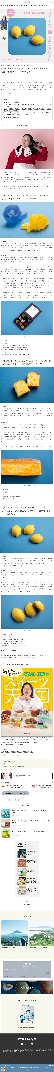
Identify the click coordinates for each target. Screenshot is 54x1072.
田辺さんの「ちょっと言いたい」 (13, 102)
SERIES (6, 5)
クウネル (25, 1056)
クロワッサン (18, 1056)
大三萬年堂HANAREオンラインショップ (17, 639)
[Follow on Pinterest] (28, 1044)
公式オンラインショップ (7, 498)
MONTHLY (32, 846)
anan (6, 1056)
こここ (46, 1056)
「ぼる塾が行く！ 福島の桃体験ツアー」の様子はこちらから (17, 751)
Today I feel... (6, 1065)
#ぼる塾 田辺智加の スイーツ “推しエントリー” (15, 793)
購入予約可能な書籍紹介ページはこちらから (13, 744)
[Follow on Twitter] (25, 1044)
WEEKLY (26, 846)
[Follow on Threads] (35, 1044)
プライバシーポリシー (17, 976)
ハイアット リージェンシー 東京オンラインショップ (15, 641)
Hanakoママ (42, 1056)
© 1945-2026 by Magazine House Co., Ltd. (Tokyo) (27, 1054)
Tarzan (35, 1056)
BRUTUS (8, 1056)
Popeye (28, 1056)
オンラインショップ (6, 352)
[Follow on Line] (32, 1044)
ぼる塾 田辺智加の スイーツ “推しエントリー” (18, 5)
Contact (20, 1051)
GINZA (22, 1056)
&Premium (32, 1056)
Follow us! (27, 991)
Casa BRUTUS (13, 1056)
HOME (2, 5)
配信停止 (48, 972)
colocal (38, 1056)
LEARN (2, 76)
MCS (48, 1056)
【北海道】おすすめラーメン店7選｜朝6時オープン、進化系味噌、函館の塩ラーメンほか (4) (26, 1067)
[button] (21, 336)
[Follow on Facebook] (22, 1044)
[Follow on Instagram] (18, 1044)
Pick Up (27, 916)
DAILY (20, 846)
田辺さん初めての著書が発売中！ (13, 117)
